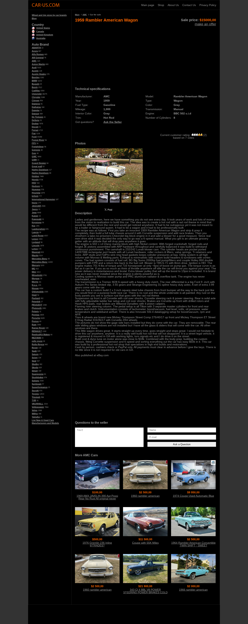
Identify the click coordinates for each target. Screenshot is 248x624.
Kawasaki (36, 219)
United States (43, 28)
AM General (38, 57)
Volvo (34, 410)
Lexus (35, 239)
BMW (34, 81)
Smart (35, 371)
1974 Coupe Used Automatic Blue (193, 495)
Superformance (39, 387)
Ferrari (35, 130)
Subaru (35, 380)
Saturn (35, 354)
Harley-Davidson (40, 173)
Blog (34, 18)
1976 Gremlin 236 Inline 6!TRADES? (97, 544)
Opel (34, 295)
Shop (161, 5)
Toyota (35, 394)
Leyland (36, 242)
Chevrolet (37, 94)
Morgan (36, 278)
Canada (40, 31)
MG (33, 268)
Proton (35, 321)
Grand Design (39, 163)
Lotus (35, 249)
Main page (147, 5)
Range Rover (38, 328)
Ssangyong (37, 374)
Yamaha (36, 417)
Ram (34, 324)
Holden (35, 176)
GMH (34, 160)
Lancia (35, 232)
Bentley (36, 77)
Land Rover (38, 235)
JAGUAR (36, 206)
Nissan (35, 288)
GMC (34, 156)
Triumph (36, 397)
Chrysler (36, 97)
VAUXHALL (37, 404)
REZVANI (36, 338)
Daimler (36, 110)
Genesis (36, 150)
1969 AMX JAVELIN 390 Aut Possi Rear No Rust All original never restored (97, 498)
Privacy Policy (207, 5)
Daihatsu (36, 107)
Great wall (37, 166)
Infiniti (35, 196)
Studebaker (37, 377)
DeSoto (35, 120)
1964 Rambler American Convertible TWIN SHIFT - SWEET (193, 544)
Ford (34, 137)
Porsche (36, 318)
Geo (34, 153)
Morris (35, 282)
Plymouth (37, 308)
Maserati (36, 252)
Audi (34, 67)
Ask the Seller (112, 122)
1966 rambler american (193, 589)
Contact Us (189, 5)
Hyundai (36, 193)
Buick (35, 87)
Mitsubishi (37, 275)
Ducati (35, 127)
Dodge (35, 123)
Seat (34, 361)
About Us (173, 5)
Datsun (35, 113)
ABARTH (36, 48)
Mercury (36, 265)
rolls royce (37, 341)
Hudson (36, 186)
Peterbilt (36, 301)
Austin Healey (39, 74)
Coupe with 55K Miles (145, 542)
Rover (35, 348)
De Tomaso (37, 117)
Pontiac (36, 315)
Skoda (35, 367)
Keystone (36, 222)
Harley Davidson (40, 170)
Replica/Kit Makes (41, 334)
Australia (40, 38)
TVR (34, 400)
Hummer (36, 189)
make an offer (205, 24)
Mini (34, 272)
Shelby (35, 364)
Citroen (35, 100)
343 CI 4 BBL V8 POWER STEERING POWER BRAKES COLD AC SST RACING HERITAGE (145, 592)
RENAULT (37, 331)
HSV (34, 183)
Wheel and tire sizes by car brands (49, 15)
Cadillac (36, 90)
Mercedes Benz (39, 259)
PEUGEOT (37, 305)
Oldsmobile (38, 291)
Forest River (38, 140)
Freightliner (38, 146)
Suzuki (35, 390)
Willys (35, 413)
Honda (35, 179)
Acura (35, 51)
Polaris (35, 311)
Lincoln (36, 245)
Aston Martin (38, 64)
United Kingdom (44, 35)
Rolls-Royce (38, 344)
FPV (34, 143)
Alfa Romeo (38, 54)
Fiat (34, 133)
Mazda (35, 255)
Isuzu (34, 202)
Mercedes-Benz (39, 262)
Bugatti (35, 84)
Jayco (35, 209)
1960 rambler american (145, 495)
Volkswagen (38, 407)
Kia (33, 226)
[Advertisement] (145, 53)
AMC (34, 61)
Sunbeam (36, 384)
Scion (35, 357)
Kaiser (35, 216)
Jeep (34, 212)
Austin (35, 71)
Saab (34, 351)
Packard (36, 298)
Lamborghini (38, 229)
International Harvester (43, 199)
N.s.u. (35, 285)
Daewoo (36, 104)
